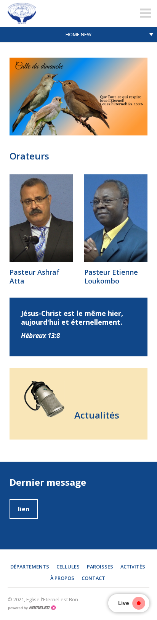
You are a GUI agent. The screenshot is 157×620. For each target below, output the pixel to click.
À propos (62, 578)
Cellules (68, 566)
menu (145, 13)
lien (23, 509)
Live (123, 603)
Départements (29, 566)
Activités (132, 566)
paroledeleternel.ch (55, 13)
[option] (78, 96)
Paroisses (100, 566)
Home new (78, 34)
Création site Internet (32, 607)
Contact (93, 578)
